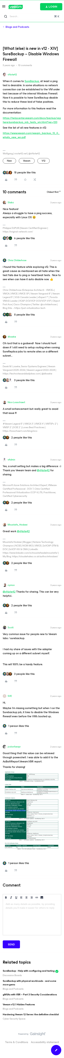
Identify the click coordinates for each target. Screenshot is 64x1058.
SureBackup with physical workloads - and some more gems (29, 983)
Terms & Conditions (16, 1042)
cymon (11, 585)
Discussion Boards (12, 975)
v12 (43, 161)
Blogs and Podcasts (17, 27)
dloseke (12, 337)
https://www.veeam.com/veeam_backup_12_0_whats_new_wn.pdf (31, 135)
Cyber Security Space (14, 1019)
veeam (26, 161)
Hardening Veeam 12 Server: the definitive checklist (31, 1014)
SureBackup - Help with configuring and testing (29, 971)
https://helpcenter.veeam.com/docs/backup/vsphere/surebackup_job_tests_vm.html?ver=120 (32, 120)
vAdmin (11, 459)
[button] (4, 7)
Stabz (11, 202)
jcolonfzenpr (14, 746)
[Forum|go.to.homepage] (16, 7)
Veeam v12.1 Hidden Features (19, 1004)
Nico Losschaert (16, 402)
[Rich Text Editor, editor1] (32, 918)
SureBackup (32, 81)
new (9, 161)
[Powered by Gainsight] (32, 1034)
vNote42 (12, 74)
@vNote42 (43, 470)
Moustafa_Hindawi (17, 525)
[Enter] (6, 16)
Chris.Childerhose (17, 260)
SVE (10, 696)
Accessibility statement (45, 1042)
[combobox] (32, 16)
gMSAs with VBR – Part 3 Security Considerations (30, 995)
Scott (10, 627)
